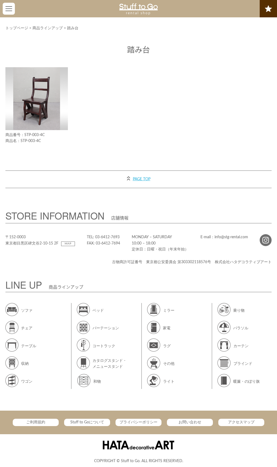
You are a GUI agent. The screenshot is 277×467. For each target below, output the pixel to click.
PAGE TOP (141, 179)
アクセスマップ (241, 422)
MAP (68, 243)
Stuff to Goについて (87, 422)
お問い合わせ (190, 422)
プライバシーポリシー (138, 422)
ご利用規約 (35, 422)
